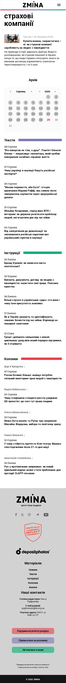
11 (18, 108)
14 (40, 108)
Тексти (9, 140)
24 (10, 119)
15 (48, 108)
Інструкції (12, 253)
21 (40, 114)
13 (33, 108)
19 (25, 114)
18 (18, 114)
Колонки (11, 359)
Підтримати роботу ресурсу (33, 631)
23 (56, 114)
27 (33, 119)
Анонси (33, 587)
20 (33, 114)
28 (40, 119)
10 (10, 108)
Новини (33, 569)
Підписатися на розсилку (33, 640)
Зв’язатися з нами (33, 649)
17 (10, 114)
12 (25, 108)
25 (18, 119)
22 (48, 114)
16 (56, 108)
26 (25, 119)
